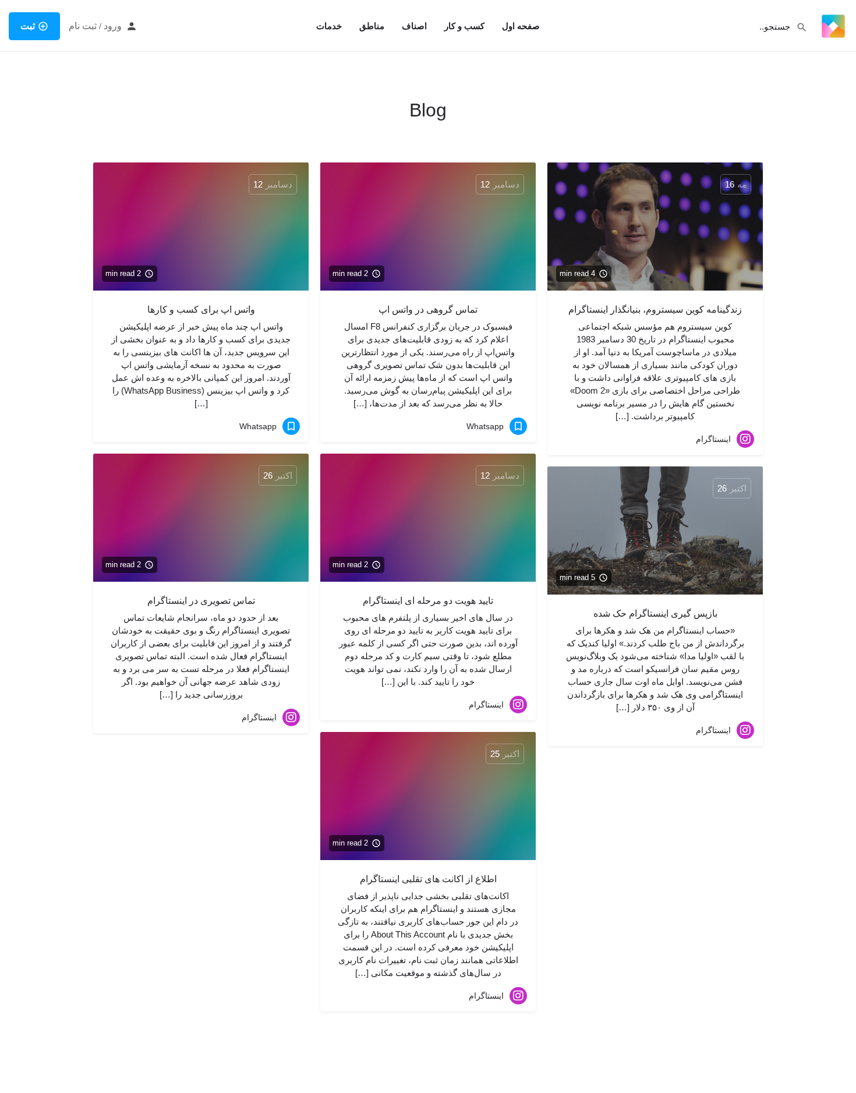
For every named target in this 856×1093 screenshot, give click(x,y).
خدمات (329, 26)
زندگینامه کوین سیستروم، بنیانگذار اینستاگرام (655, 309)
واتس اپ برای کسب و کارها (201, 309)
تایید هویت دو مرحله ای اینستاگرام (428, 601)
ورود (113, 26)
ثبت (27, 26)
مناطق (371, 26)
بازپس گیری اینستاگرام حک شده (655, 613)
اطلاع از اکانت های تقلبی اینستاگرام (428, 879)
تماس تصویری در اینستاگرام (201, 601)
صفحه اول (521, 26)
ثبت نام (83, 26)
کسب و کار (464, 26)
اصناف (414, 26)
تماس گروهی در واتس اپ (428, 309)
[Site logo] (831, 25)
